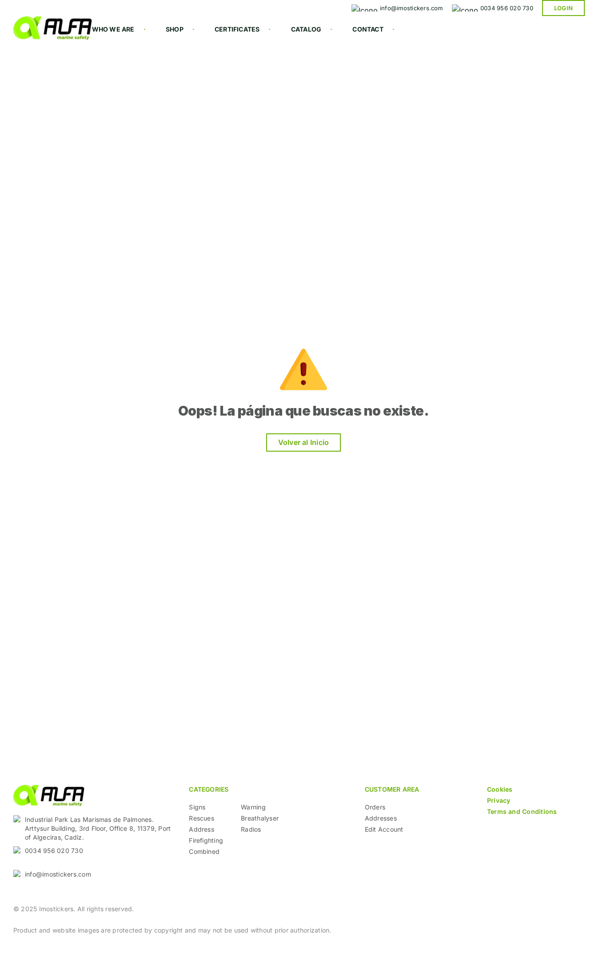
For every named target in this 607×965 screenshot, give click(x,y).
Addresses (381, 818)
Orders (375, 807)
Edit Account (384, 829)
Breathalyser (260, 818)
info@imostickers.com (58, 874)
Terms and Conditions (522, 811)
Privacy (499, 800)
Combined (204, 851)
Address (201, 829)
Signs (197, 807)
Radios (251, 829)
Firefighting (206, 840)
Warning (253, 807)
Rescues (201, 818)
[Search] (259, 47)
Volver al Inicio (303, 442)
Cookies (500, 789)
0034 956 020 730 (54, 850)
